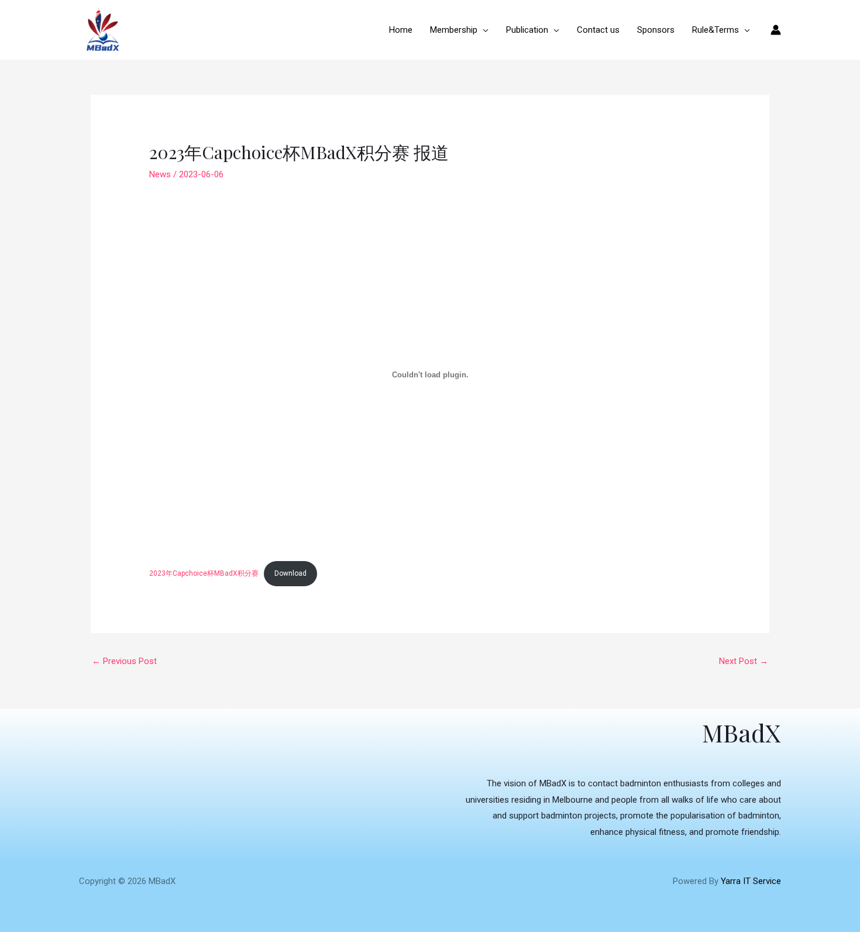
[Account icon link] (775, 30)
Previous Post (124, 661)
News (160, 174)
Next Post (743, 661)
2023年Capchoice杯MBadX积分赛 (204, 573)
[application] (483, 29)
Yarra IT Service (751, 881)
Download (290, 573)
